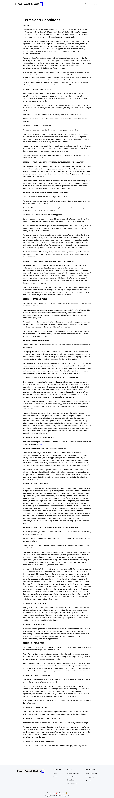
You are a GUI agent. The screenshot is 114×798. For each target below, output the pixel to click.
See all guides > (72, 783)
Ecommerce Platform (73, 773)
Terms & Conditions (91, 773)
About (95, 4)
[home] (29, 4)
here (40, 444)
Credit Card (70, 780)
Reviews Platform (72, 777)
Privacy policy (90, 777)
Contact (55, 777)
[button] (88, 4)
